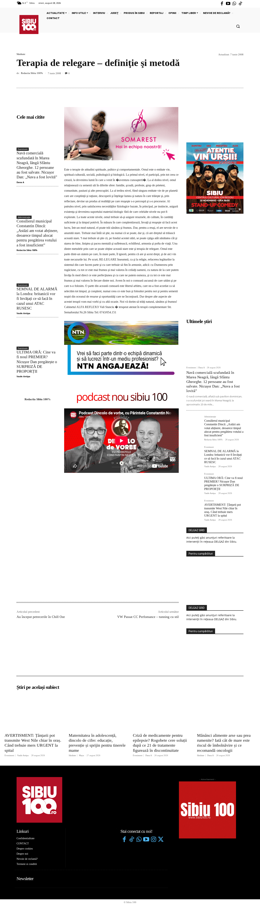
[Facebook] (222, 4)
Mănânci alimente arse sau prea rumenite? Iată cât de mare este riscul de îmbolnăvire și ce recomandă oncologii (224, 639)
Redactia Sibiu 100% (32, 73)
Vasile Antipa (23, 313)
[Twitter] (160, 735)
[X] (222, 79)
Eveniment (23, 149)
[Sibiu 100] (28, 24)
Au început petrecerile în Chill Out (41, 512)
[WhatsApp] (239, 79)
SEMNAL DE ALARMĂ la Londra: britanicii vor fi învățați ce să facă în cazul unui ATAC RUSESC (37, 298)
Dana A (20, 182)
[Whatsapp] (234, 4)
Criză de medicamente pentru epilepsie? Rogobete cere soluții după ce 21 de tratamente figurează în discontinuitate (160, 639)
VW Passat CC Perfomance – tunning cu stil (148, 512)
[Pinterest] (231, 79)
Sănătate (21, 54)
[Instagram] (153, 735)
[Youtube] (228, 4)
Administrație (24, 217)
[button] (237, 26)
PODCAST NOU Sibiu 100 (121, 397)
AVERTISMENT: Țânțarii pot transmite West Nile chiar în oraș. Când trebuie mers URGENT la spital (33, 639)
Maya (81, 651)
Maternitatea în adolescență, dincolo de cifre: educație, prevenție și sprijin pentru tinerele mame (97, 639)
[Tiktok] (240, 4)
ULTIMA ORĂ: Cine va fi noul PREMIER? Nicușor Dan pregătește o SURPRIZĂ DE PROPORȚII (37, 362)
